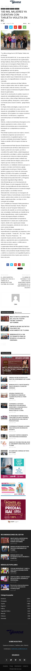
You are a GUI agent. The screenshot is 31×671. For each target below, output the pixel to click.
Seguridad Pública (5, 611)
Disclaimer (5, 666)
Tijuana (3, 603)
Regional (3, 8)
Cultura (2, 320)
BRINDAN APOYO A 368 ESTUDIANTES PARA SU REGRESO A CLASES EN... (19, 556)
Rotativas (17, 8)
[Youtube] (24, 660)
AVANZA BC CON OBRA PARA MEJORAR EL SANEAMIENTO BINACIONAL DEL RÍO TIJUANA (19, 444)
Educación (3, 338)
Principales (4, 601)
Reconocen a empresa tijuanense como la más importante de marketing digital (19, 587)
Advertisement (17, 666)
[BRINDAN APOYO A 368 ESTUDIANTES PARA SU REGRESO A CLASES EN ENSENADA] (5, 336)
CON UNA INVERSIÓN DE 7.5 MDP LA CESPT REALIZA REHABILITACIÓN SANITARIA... (20, 570)
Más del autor (18, 312)
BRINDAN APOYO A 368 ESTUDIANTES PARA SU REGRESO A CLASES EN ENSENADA (19, 386)
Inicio (2, 6)
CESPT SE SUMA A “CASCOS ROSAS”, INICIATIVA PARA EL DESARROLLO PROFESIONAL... (20, 578)
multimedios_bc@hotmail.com (19, 649)
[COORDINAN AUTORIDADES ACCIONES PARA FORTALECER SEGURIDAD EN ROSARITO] (4, 428)
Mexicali (7, 8)
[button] (28, 2)
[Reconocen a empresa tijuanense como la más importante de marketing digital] (5, 587)
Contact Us (25, 666)
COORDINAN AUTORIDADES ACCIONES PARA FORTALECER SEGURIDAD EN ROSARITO (19, 428)
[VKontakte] (20, 660)
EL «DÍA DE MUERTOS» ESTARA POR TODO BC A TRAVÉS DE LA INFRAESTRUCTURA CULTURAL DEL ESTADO (7, 281)
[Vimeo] (15, 660)
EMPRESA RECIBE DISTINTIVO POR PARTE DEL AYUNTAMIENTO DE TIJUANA (19, 328)
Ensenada (3, 618)
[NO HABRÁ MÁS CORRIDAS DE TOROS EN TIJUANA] (4, 452)
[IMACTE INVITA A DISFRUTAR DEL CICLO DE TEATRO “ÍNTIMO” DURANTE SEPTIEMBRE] (5, 319)
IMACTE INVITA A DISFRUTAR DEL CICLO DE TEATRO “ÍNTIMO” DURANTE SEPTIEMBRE (15, 369)
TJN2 (4, 23)
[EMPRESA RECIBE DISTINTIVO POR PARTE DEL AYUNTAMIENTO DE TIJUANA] (5, 328)
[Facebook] (6, 660)
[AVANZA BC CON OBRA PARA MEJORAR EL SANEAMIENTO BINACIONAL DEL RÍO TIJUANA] (4, 443)
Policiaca (3, 616)
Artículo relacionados (7, 312)
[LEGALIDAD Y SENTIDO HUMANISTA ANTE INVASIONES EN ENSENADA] (4, 436)
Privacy (11, 666)
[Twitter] (11, 660)
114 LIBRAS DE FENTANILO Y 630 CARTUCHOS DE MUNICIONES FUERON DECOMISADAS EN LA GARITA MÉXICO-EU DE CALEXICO (24, 282)
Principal (12, 8)
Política (3, 608)
